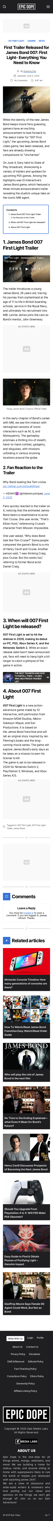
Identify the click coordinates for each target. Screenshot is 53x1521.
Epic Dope (15, 1515)
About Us (18, 1346)
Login (30, 1337)
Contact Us (32, 1346)
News (42, 41)
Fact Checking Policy (25, 1368)
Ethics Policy (37, 1376)
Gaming (32, 41)
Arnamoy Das (29, 71)
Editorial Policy (35, 1361)
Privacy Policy (18, 1354)
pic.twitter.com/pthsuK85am (21, 486)
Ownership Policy (25, 1383)
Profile (40, 1337)
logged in (28, 912)
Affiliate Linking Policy (25, 1390)
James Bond (19, 828)
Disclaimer (34, 1354)
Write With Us (15, 1338)
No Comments (21, 80)
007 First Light (16, 41)
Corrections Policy (16, 1376)
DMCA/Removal (15, 1361)
